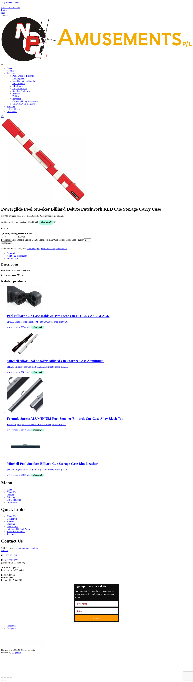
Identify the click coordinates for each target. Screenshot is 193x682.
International (12, 526)
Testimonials (12, 534)
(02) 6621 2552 (12, 560)
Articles (10, 521)
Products (11, 73)
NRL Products (18, 83)
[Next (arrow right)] (5, 680)
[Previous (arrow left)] (2, 680)
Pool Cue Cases (48, 248)
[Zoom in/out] (2, 677)
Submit (96, 617)
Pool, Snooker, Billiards (23, 76)
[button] (2, 116)
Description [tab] (12, 253)
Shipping (11, 106)
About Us (11, 71)
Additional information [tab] (17, 256)
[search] (2, 5)
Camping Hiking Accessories (25, 101)
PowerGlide (61, 248)
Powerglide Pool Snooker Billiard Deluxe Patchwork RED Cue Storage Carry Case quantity (42, 240)
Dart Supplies (18, 78)
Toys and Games (19, 88)
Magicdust (16, 652)
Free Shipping (33, 248)
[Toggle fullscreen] (5, 677)
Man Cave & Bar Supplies (24, 81)
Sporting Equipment (21, 91)
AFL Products (18, 86)
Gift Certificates (14, 109)
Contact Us (12, 111)
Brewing (16, 93)
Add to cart (6, 243)
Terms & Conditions (16, 531)
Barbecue (16, 99)
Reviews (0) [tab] (12, 258)
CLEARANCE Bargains (23, 104)
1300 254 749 (11, 555)
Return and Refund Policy (18, 529)
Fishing (15, 96)
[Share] (8, 677)
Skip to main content (10, 2)
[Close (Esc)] (11, 677)
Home (9, 68)
